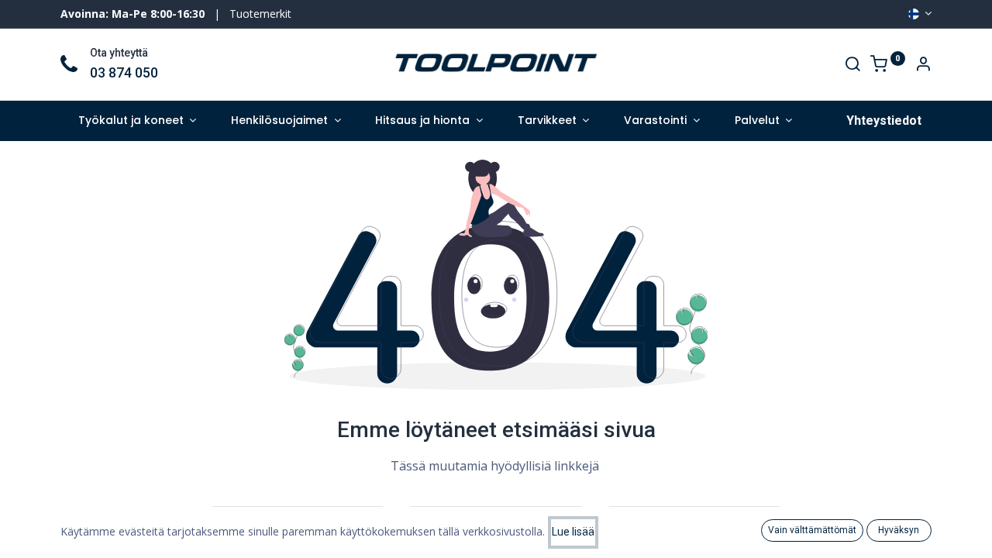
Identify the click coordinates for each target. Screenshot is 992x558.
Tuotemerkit (260, 13)
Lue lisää (573, 531)
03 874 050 (124, 73)
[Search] (852, 65)
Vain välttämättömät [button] (812, 530)
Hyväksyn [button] (898, 530)
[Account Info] (923, 65)
